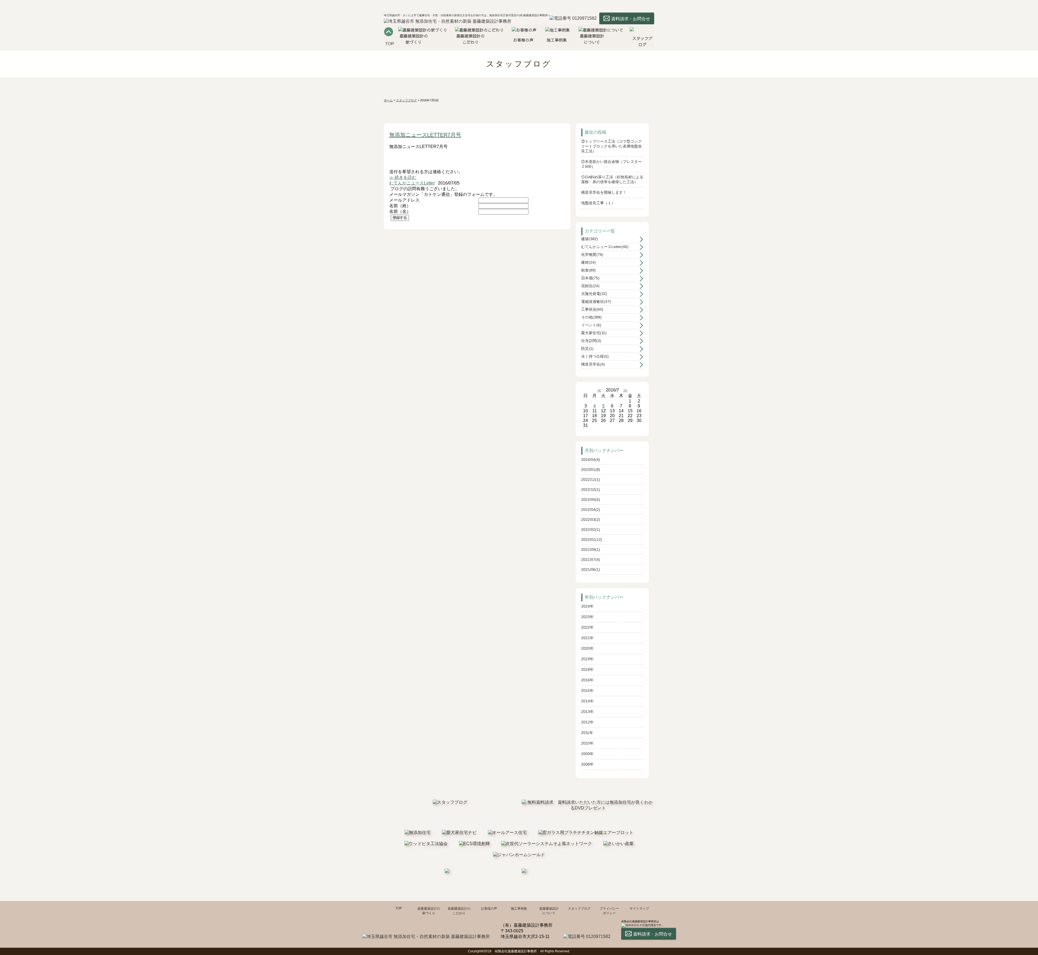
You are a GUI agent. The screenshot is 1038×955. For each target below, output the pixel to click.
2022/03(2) (590, 519)
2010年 (587, 743)
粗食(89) (588, 270)
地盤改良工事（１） (598, 203)
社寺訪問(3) (591, 341)
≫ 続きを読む (402, 177)
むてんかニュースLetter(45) (604, 246)
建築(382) (589, 239)
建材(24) (588, 262)
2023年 (587, 617)
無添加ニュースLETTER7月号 (425, 135)
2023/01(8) (590, 469)
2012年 (587, 722)
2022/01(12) (591, 539)
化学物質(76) (592, 254)
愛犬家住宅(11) (594, 333)
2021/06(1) (590, 569)
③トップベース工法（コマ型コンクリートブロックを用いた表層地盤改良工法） (611, 146)
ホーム (388, 100)
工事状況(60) (592, 309)
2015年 (587, 690)
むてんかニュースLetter (412, 183)
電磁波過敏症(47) (596, 301)
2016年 (587, 680)
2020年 (587, 648)
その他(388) (591, 317)
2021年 (587, 638)
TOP (398, 908)
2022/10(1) (590, 489)
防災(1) (587, 348)
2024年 (587, 606)
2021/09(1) (590, 549)
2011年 (587, 733)
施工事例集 (519, 908)
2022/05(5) (590, 499)
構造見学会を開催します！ (604, 192)
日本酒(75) (590, 278)
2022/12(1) (590, 479)
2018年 (587, 669)
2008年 (587, 764)
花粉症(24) (590, 286)
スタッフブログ (406, 100)
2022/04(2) (590, 509)
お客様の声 (489, 908)
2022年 (587, 627)
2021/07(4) (590, 559)
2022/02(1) (590, 529)
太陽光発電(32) (594, 293)
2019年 (587, 659)
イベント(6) (591, 325)
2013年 (587, 711)
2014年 (587, 701)
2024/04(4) (590, 459)
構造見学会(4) (593, 364)
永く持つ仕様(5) (595, 356)
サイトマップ (639, 908)
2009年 (587, 754)
